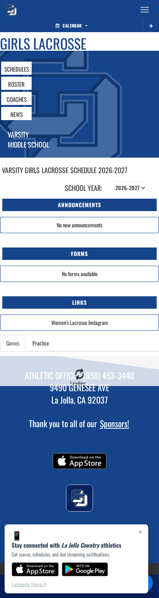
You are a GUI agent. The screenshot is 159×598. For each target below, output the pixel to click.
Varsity (18, 134)
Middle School (28, 144)
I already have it (29, 584)
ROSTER (16, 84)
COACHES (17, 99)
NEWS (16, 114)
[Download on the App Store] (35, 569)
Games (12, 343)
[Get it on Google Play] (85, 569)
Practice (40, 343)
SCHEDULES (16, 69)
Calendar (72, 25)
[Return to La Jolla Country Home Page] (11, 9)
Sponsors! (114, 423)
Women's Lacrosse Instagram (79, 322)
